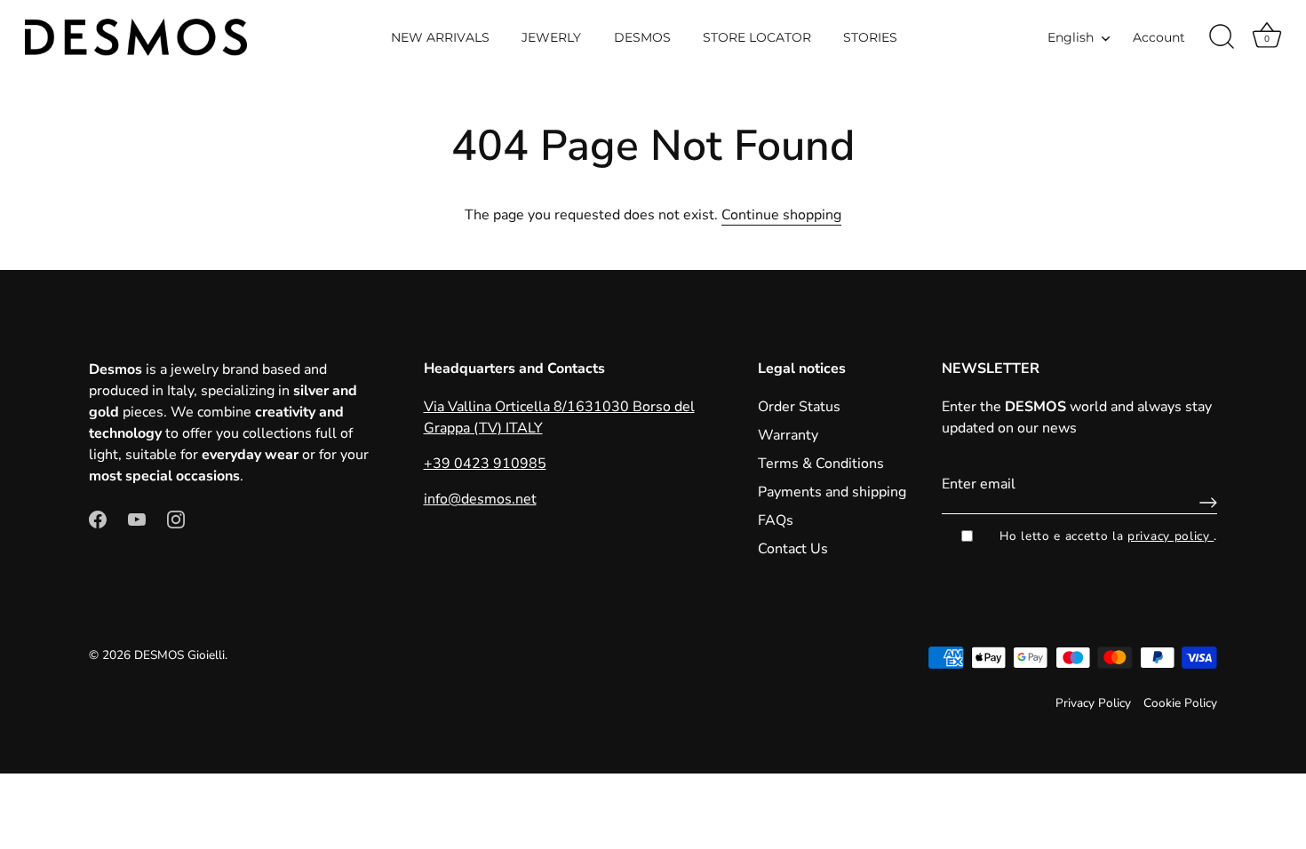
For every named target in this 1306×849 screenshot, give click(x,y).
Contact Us (793, 549)
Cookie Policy (1180, 702)
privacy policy (1170, 536)
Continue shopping (781, 215)
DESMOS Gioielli (179, 655)
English (1070, 37)
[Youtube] (137, 518)
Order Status (799, 407)
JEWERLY (551, 37)
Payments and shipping (832, 492)
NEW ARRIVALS (440, 37)
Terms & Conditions (821, 463)
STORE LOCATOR (757, 37)
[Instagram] (176, 518)
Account (1159, 37)
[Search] (1221, 37)
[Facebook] (98, 518)
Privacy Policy (1093, 702)
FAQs (775, 520)
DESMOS (642, 37)
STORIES (870, 37)
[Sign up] (1204, 503)
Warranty (788, 435)
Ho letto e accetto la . (1108, 536)
